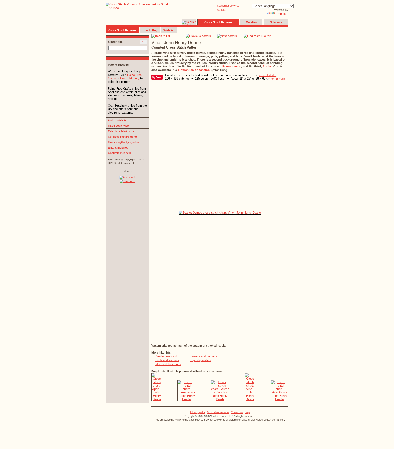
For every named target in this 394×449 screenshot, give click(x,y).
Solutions (276, 22)
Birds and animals (167, 360)
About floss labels (119, 153)
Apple (267, 66)
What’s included (118, 147)
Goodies (251, 22)
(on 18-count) (278, 78)
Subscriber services (228, 5)
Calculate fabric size (121, 131)
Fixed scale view (118, 125)
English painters (200, 360)
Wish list (221, 10)
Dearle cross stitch (167, 356)
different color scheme (194, 70)
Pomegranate (231, 66)
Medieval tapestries (168, 364)
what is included (267, 75)
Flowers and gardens (203, 356)
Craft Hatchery (129, 78)
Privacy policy (197, 412)
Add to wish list (117, 120)
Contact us (237, 412)
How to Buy (150, 30)
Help (247, 412)
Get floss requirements (123, 136)
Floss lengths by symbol (123, 142)
